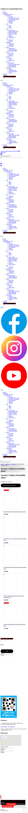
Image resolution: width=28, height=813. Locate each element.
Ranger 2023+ (12, 30)
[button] (14, 80)
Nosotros (5, 74)
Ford (7, 29)
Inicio (4, 11)
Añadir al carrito (12, 571)
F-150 (10, 35)
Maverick (11, 36)
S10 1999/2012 (12, 20)
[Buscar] (3, 78)
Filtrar (7, 651)
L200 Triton (11, 44)
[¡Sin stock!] (14, 509)
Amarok (10, 69)
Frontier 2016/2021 (13, 49)
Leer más (11, 514)
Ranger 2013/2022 (13, 32)
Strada (10, 27)
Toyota (7, 61)
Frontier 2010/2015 (13, 50)
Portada (2, 464)
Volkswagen (8, 67)
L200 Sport (11, 46)
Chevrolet (8, 15)
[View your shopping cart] (1, 154)
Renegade (11, 39)
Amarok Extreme (12, 70)
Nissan (7, 47)
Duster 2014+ (12, 60)
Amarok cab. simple (13, 71)
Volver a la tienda (11, 804)
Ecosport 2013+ (12, 37)
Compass (11, 41)
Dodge (7, 52)
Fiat (7, 24)
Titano (10, 26)
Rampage (11, 55)
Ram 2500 (11, 54)
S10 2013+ (11, 16)
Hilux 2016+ (11, 63)
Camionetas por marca (8, 14)
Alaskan (10, 58)
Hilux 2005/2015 (12, 65)
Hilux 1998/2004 (12, 66)
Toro (10, 25)
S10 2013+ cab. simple (14, 19)
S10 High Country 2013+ (14, 18)
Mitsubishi (8, 42)
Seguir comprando (7, 806)
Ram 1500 (11, 53)
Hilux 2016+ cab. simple (14, 64)
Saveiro (10, 72)
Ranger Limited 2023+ (13, 31)
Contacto (5, 75)
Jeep (7, 38)
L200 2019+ (11, 43)
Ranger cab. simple (13, 33)
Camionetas (7, 464)
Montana (11, 21)
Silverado (11, 22)
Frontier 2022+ (12, 48)
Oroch (10, 59)
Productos (5, 13)
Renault (7, 57)
